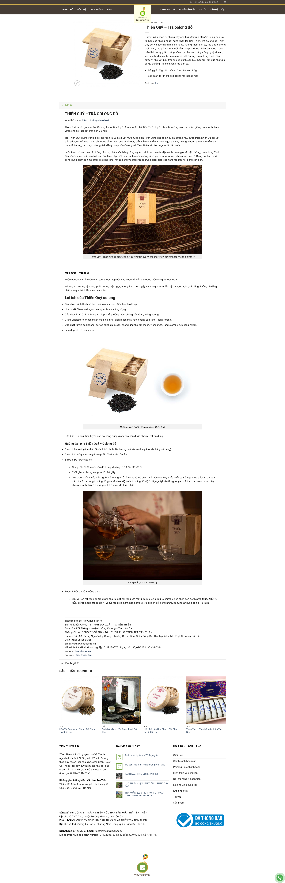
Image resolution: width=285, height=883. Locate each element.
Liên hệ (214, 9)
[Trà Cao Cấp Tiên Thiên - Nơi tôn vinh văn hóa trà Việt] (142, 14)
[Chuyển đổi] (62, 105)
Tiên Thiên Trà (84, 655)
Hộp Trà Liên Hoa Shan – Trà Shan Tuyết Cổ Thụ (161, 730)
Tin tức (203, 9)
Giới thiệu (82, 9)
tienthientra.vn (83, 651)
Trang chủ (67, 9)
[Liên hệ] (280, 878)
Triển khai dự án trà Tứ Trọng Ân (141, 755)
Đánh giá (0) (72, 663)
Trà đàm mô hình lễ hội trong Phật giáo (145, 764)
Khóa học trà (168, 9)
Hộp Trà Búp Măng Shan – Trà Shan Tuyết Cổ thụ (77, 730)
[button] (225, 2)
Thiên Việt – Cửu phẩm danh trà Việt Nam (204, 730)
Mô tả (68, 105)
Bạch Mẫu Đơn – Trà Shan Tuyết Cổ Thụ (119, 730)
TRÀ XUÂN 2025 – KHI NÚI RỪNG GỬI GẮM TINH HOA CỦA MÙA (144, 794)
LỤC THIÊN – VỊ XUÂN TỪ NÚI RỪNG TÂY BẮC (146, 784)
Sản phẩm (96, 9)
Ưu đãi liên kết (187, 9)
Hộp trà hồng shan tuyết (96, 120)
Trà (162, 22)
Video (110, 9)
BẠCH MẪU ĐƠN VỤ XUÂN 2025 (142, 774)
